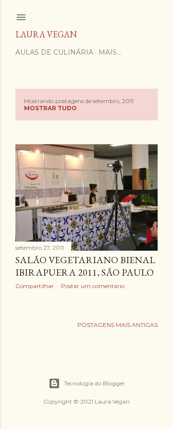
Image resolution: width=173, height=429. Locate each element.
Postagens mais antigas (117, 324)
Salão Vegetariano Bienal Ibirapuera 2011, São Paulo (85, 266)
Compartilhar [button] (34, 286)
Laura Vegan (46, 34)
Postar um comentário (92, 286)
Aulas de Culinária (54, 52)
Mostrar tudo (50, 108)
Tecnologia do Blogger (94, 383)
